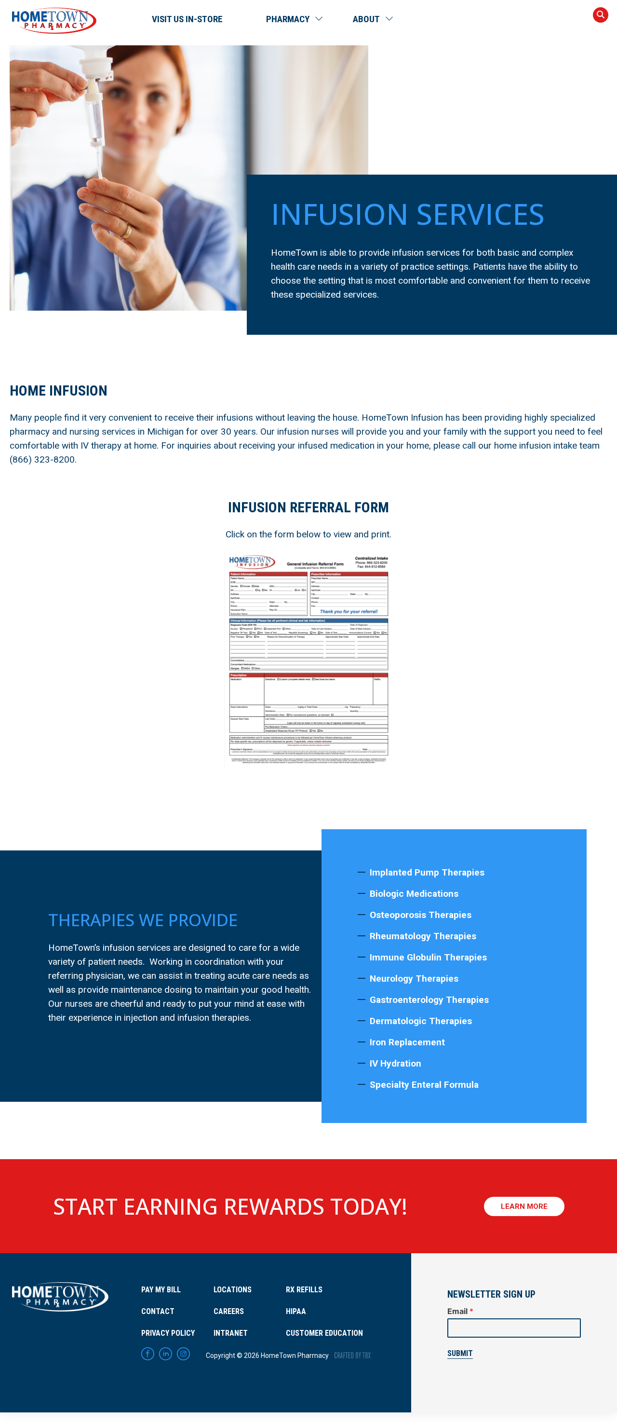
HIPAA (296, 1311)
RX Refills (304, 1289)
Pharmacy (287, 19)
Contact (157, 1311)
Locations (233, 1289)
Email (460, 1311)
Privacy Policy (168, 1333)
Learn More (524, 1206)
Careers (229, 1311)
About (366, 19)
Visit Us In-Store (187, 19)
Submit (460, 1353)
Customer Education (324, 1333)
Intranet (231, 1333)
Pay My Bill (161, 1289)
